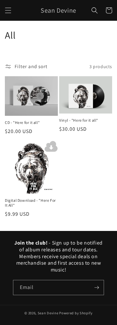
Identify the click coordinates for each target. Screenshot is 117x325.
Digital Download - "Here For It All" (30, 203)
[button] (8, 10)
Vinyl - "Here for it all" (78, 120)
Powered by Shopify (76, 313)
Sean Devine (48, 313)
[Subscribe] (96, 287)
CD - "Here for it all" (22, 122)
